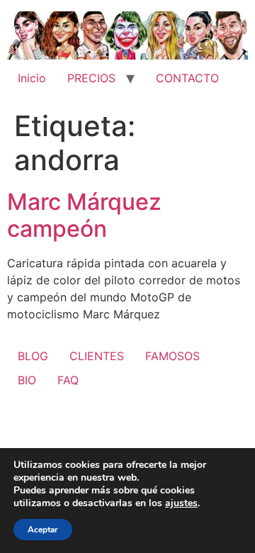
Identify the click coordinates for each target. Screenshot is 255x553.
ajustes (181, 503)
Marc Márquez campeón (84, 215)
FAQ (68, 380)
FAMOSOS (172, 356)
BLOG (33, 356)
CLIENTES (96, 356)
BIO (27, 380)
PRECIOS (91, 78)
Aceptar (43, 529)
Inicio (32, 78)
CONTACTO (187, 78)
